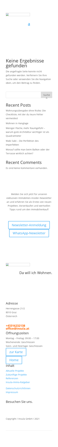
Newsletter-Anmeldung (29, 225)
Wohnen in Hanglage (17, 123)
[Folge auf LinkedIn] (43, 28)
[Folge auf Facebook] (36, 28)
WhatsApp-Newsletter (29, 233)
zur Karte (16, 352)
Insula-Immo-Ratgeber (18, 382)
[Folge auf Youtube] (30, 409)
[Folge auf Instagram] (49, 28)
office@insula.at (17, 328)
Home (14, 360)
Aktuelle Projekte (15, 370)
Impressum (12, 392)
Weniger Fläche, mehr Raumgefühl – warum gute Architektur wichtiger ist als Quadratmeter (27, 132)
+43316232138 (15, 326)
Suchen (46, 95)
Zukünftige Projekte (16, 374)
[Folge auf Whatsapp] (36, 407)
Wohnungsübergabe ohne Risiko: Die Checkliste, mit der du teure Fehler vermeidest (26, 114)
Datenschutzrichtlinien (18, 388)
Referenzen (12, 378)
